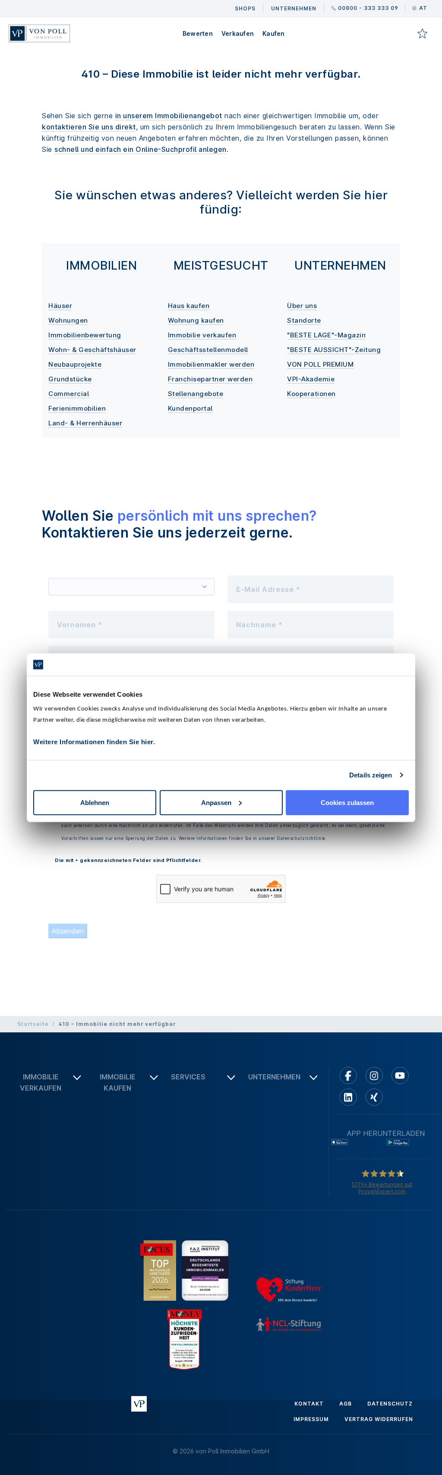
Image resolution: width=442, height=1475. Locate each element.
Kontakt (309, 1403)
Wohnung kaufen (196, 320)
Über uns (302, 306)
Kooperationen (311, 394)
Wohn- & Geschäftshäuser (92, 350)
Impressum (311, 1419)
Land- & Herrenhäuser (85, 423)
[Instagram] (374, 1075)
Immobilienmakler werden (211, 364)
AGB (345, 1403)
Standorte (304, 320)
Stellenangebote (196, 394)
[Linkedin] (348, 1097)
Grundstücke (70, 379)
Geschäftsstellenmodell (208, 350)
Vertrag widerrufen (378, 1419)
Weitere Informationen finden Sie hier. (94, 741)
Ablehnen (94, 802)
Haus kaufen (189, 306)
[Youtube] (400, 1075)
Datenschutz (390, 1403)
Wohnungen (68, 320)
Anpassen (216, 802)
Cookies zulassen (347, 802)
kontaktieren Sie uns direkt (89, 127)
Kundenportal (190, 408)
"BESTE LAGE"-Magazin (326, 335)
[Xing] (374, 1097)
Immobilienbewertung (84, 335)
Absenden (68, 931)
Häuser (60, 306)
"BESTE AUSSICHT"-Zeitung (334, 350)
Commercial (68, 394)
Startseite (33, 1024)
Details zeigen (370, 775)
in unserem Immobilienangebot (168, 115)
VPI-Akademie (311, 379)
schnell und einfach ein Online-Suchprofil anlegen (140, 149)
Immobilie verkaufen (202, 335)
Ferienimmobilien (77, 408)
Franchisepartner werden (210, 379)
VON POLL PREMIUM (320, 364)
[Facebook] (348, 1075)
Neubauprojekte (74, 364)
